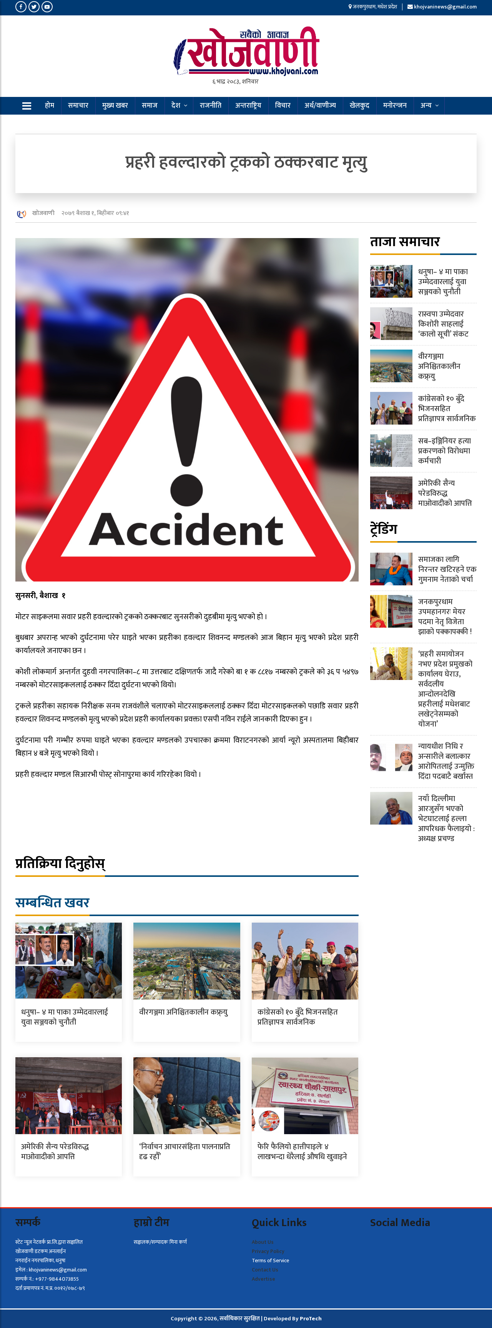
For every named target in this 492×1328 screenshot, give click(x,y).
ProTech (311, 1318)
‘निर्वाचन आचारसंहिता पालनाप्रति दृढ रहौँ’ (184, 1151)
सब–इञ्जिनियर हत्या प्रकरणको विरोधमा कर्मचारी (444, 451)
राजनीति (210, 106)
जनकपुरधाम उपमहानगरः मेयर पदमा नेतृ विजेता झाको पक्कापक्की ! (445, 616)
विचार (283, 106)
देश (175, 106)
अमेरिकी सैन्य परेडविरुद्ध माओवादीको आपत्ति (55, 1151)
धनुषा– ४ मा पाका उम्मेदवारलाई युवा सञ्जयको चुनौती (64, 1017)
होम (49, 106)
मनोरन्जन (395, 106)
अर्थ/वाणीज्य (320, 106)
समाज (150, 106)
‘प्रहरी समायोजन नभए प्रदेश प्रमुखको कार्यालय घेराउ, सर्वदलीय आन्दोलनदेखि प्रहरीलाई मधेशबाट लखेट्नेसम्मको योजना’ (445, 689)
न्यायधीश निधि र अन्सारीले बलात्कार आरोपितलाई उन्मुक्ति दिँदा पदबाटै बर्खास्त (446, 761)
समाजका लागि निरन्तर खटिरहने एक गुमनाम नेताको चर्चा (447, 569)
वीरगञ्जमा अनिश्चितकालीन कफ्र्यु (183, 1012)
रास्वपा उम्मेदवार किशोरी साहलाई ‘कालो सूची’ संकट (443, 324)
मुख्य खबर (115, 106)
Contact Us (265, 1269)
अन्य (426, 106)
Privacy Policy (268, 1251)
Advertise (263, 1279)
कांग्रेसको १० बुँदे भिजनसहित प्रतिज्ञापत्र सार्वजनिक (298, 1017)
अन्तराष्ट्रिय (248, 106)
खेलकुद (359, 106)
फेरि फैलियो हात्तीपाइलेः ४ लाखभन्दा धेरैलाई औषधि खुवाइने (302, 1151)
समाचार (78, 106)
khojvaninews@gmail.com (445, 6)
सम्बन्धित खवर (52, 903)
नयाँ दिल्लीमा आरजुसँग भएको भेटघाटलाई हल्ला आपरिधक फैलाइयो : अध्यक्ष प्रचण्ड (446, 818)
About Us (263, 1242)
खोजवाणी (43, 213)
